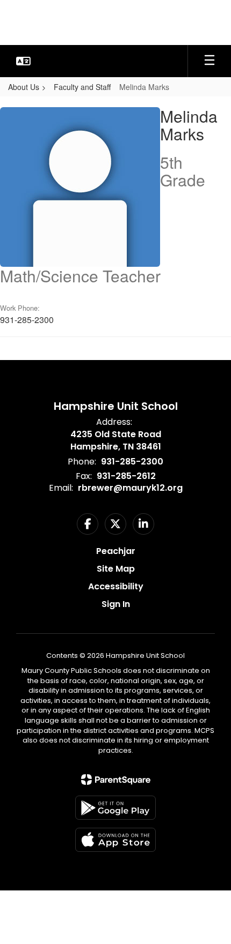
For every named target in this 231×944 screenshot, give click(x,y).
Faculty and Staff (82, 86)
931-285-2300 (132, 461)
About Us (23, 86)
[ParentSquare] (115, 779)
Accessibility (115, 586)
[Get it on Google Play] (115, 808)
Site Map (116, 569)
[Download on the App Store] (115, 840)
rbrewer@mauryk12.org (130, 488)
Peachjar (115, 551)
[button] (23, 61)
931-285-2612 (126, 476)
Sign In (116, 604)
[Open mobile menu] (209, 61)
